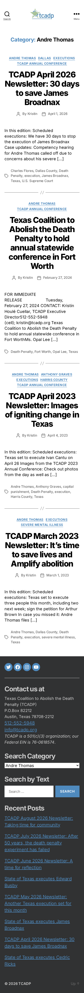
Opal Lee (60, 351)
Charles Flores (22, 171)
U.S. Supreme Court (37, 181)
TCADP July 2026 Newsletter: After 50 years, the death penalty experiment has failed (41, 842)
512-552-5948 (19, 723)
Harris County (54, 380)
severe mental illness (42, 525)
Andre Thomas (22, 58)
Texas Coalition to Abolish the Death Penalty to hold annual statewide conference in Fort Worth (42, 243)
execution (32, 176)
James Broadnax (55, 176)
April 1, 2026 (57, 114)
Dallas (44, 58)
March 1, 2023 (57, 575)
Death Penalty (22, 351)
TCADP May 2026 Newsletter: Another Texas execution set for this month (37, 903)
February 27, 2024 (57, 277)
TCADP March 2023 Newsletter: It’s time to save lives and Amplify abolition (42, 550)
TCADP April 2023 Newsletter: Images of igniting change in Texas (42, 410)
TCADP (24, 983)
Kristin (32, 114)
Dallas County (46, 171)
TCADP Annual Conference (42, 63)
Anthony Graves (56, 374)
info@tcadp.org (20, 729)
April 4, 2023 (57, 435)
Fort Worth (42, 351)
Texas (15, 181)
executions (64, 58)
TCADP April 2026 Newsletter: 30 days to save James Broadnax (42, 88)
